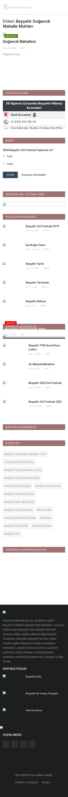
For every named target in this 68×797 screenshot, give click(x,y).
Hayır (10, 163)
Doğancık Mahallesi (19, 41)
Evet (9, 156)
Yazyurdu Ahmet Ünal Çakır (20, 517)
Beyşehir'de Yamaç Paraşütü (42, 693)
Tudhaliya (45, 517)
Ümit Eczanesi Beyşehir (17, 486)
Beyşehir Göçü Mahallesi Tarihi (22, 478)
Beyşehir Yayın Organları (18, 509)
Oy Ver (10, 174)
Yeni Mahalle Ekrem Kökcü (19, 462)
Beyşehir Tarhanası (37, 282)
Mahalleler (11, 35)
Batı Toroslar (44, 509)
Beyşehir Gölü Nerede (48, 486)
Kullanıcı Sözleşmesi (26, 782)
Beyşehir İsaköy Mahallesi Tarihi (22, 470)
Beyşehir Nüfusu (36, 301)
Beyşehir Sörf (12, 533)
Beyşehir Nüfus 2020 (16, 525)
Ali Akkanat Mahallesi (42, 364)
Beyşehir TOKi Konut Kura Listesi (44, 347)
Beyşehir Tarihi (35, 263)
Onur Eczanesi (34, 710)
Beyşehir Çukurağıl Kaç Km (19, 501)
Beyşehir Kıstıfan (42, 525)
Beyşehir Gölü (33, 676)
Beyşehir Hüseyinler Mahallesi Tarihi (25, 454)
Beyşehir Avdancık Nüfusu (19, 494)
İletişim (46, 782)
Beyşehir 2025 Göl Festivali (45, 382)
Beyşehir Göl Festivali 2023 (45, 401)
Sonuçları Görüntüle (33, 174)
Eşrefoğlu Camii (35, 245)
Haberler (10, 323)
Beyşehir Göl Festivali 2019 (42, 226)
